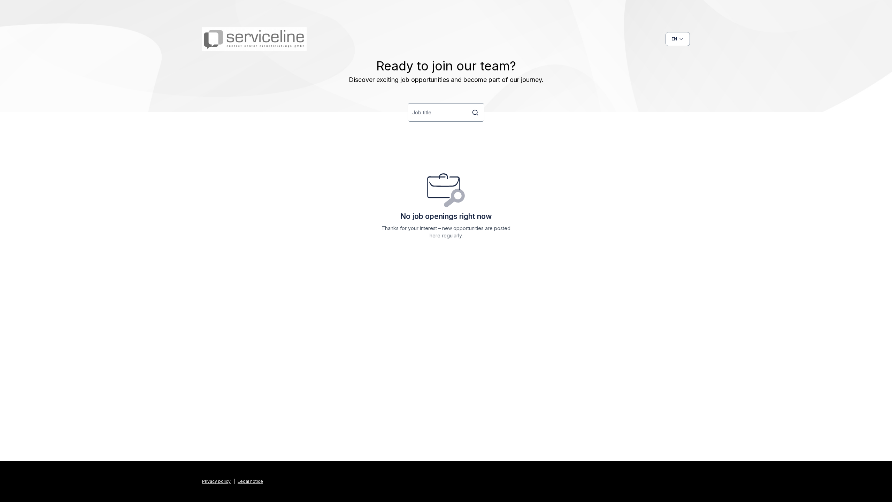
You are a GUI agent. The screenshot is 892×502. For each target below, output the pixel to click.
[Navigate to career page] (254, 39)
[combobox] (678, 39)
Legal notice (250, 481)
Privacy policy (216, 481)
